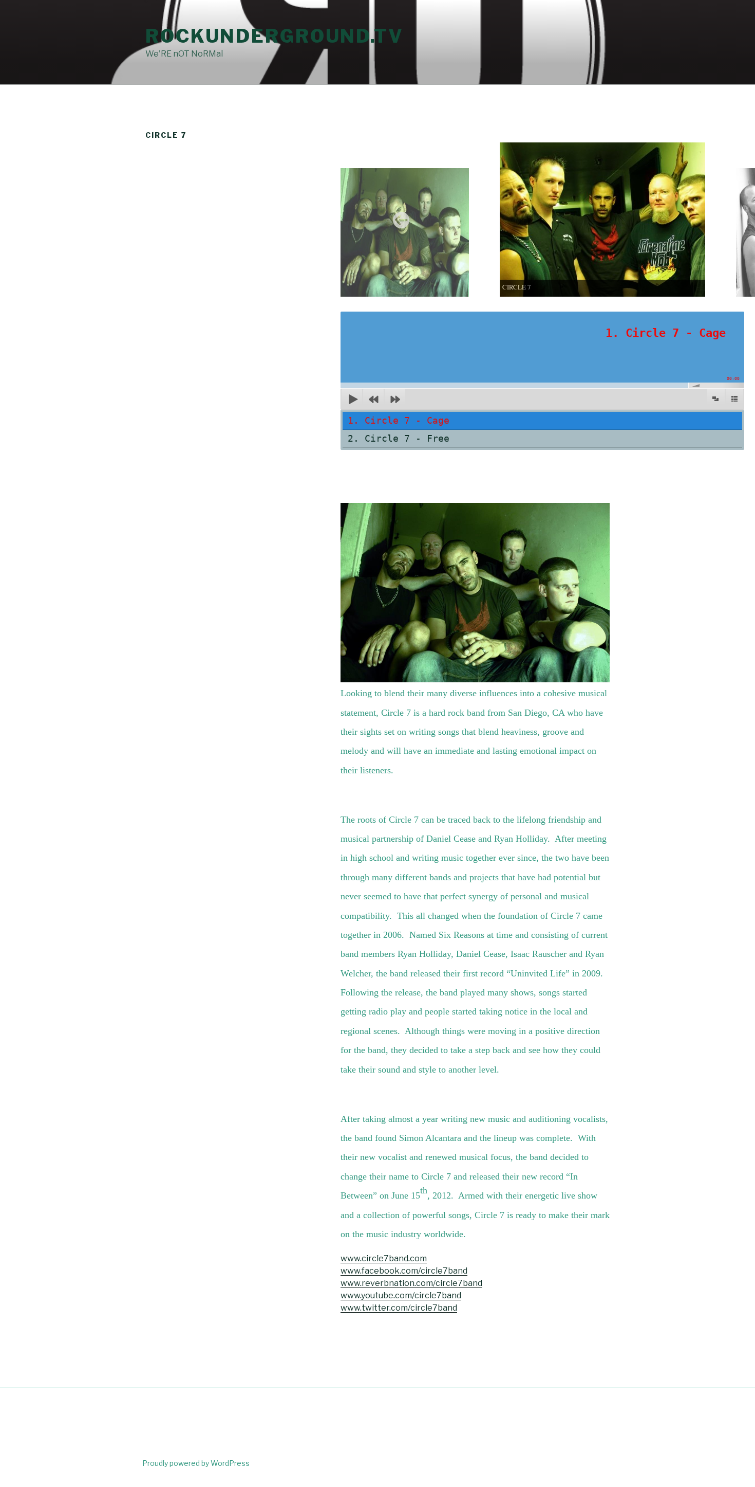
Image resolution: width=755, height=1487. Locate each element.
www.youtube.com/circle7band (401, 1295)
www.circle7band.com (384, 1258)
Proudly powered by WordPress (196, 1463)
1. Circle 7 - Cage (398, 420)
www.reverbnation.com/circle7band (411, 1283)
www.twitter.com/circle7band (399, 1308)
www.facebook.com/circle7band (404, 1271)
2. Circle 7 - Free (398, 438)
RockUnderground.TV (274, 36)
